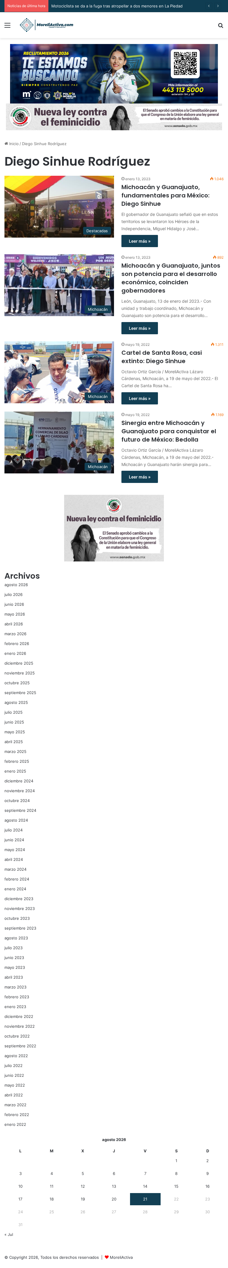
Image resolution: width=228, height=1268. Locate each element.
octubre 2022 (17, 1036)
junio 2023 (14, 957)
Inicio (13, 143)
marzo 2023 (15, 987)
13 (114, 1186)
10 (20, 1186)
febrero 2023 (16, 996)
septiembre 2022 (20, 1045)
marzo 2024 (15, 869)
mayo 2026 (14, 614)
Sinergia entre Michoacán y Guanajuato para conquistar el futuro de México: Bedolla (168, 431)
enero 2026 (15, 653)
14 (145, 1186)
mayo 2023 (14, 967)
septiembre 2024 (20, 810)
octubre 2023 (17, 918)
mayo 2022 (14, 1085)
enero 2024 (15, 888)
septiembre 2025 (20, 692)
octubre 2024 (17, 800)
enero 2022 (15, 1124)
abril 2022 (13, 1095)
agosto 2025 (16, 702)
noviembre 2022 (19, 1026)
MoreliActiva (121, 1257)
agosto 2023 (16, 938)
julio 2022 (13, 1065)
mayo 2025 (14, 731)
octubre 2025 (17, 682)
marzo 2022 (15, 1104)
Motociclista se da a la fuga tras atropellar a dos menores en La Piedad (117, 6)
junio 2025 (14, 722)
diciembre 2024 (18, 781)
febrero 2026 (16, 643)
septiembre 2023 (20, 928)
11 (51, 1186)
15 (176, 1186)
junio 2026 (14, 604)
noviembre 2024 (19, 790)
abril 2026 (13, 624)
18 (52, 1199)
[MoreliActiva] (46, 25)
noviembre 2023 (19, 908)
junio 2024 (14, 839)
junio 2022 (14, 1075)
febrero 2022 (16, 1114)
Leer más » (140, 241)
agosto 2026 (16, 584)
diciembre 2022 (18, 1016)
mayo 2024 (14, 849)
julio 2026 (13, 594)
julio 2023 (13, 947)
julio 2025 (13, 712)
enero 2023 (15, 1006)
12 (83, 1186)
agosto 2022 (16, 1055)
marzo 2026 (15, 633)
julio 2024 (13, 830)
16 (207, 1186)
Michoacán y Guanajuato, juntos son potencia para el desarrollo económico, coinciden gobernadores (170, 278)
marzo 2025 (15, 751)
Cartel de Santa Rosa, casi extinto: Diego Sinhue (161, 357)
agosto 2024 (16, 820)
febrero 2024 (16, 879)
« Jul (8, 1234)
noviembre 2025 (19, 673)
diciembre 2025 (18, 663)
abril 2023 (13, 977)
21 (145, 1199)
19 (83, 1199)
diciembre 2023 (18, 898)
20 (114, 1199)
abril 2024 (13, 859)
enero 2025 (15, 771)
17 (20, 1199)
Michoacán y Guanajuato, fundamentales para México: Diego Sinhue (165, 195)
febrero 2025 (16, 761)
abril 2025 (13, 741)
